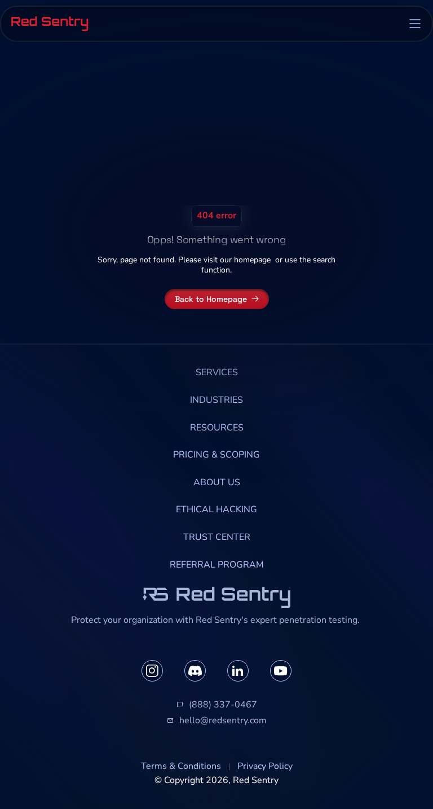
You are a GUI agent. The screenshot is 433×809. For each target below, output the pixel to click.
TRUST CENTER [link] (216, 537)
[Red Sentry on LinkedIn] (238, 671)
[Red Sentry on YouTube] (280, 671)
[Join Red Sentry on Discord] (195, 671)
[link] (217, 373)
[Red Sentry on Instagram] (152, 671)
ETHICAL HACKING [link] (216, 509)
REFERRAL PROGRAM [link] (217, 565)
